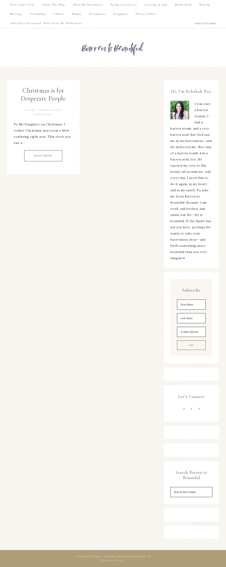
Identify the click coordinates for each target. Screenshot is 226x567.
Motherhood (43, 114)
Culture (29, 110)
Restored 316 (141, 556)
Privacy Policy (113, 560)
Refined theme (115, 556)
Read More (43, 155)
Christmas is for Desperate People (43, 94)
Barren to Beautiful (113, 47)
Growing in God (50, 110)
